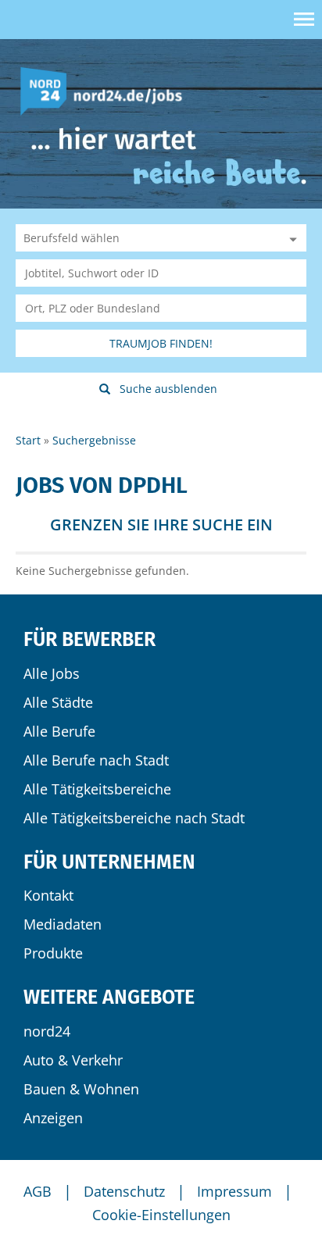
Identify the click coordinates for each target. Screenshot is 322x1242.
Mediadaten (62, 924)
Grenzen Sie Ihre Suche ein (161, 524)
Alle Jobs (51, 673)
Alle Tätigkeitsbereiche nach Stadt (134, 817)
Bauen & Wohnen (81, 1089)
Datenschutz (124, 1191)
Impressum (234, 1191)
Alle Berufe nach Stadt (96, 760)
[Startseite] (107, 90)
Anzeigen (53, 1117)
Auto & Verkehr (73, 1060)
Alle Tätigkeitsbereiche (97, 789)
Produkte (53, 953)
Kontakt (48, 895)
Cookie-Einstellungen (161, 1214)
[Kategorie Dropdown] (290, 238)
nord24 (46, 1031)
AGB (37, 1191)
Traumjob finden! (161, 343)
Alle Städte (58, 702)
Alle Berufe (59, 731)
